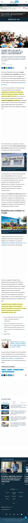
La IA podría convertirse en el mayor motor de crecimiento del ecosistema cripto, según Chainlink (18, 406)
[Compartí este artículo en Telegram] (11, 68)
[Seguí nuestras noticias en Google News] (26, 68)
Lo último (7, 492)
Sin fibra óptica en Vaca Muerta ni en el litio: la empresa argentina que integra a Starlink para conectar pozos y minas (18, 412)
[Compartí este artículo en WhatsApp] (7, 68)
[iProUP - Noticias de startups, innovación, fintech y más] (14, 2)
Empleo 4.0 (7, 496)
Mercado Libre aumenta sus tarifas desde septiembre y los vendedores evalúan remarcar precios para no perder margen (18, 418)
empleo (4, 369)
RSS (14, 503)
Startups (20, 496)
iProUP (4, 63)
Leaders (7, 498)
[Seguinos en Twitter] (17, 514)
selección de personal (8, 371)
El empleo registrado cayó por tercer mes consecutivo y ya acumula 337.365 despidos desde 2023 (11, 478)
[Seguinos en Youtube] (21, 514)
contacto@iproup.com (5, 509)
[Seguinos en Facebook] (10, 514)
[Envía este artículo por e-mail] (13, 68)
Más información (8, 16)
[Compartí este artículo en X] (4, 68)
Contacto (14, 498)
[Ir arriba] (26, 517)
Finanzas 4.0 (20, 492)
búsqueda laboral (18, 369)
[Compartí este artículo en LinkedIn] (9, 68)
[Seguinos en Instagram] (6, 514)
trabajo (9, 369)
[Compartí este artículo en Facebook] (2, 68)
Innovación (14, 496)
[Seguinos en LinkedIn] (14, 514)
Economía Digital (14, 493)
